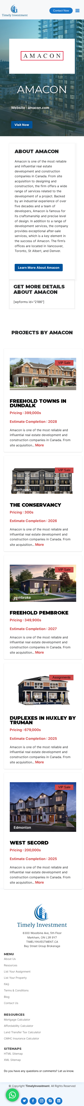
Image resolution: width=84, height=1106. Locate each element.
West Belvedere (27, 703)
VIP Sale (64, 362)
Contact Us (11, 1003)
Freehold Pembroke (39, 613)
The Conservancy (35, 505)
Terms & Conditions (16, 990)
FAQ (6, 984)
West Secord (29, 843)
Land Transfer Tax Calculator (22, 1032)
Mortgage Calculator (17, 1019)
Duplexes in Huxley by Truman (43, 720)
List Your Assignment (17, 971)
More (39, 445)
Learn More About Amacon (38, 267)
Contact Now (59, 11)
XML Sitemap (12, 1060)
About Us (10, 959)
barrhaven (22, 490)
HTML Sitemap (13, 1053)
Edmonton (22, 827)
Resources (10, 965)
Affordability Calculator (18, 1025)
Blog (7, 996)
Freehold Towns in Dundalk (38, 403)
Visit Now (21, 125)
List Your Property (15, 977)
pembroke (22, 597)
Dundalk (21, 386)
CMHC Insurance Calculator (21, 1038)
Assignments (62, 677)
